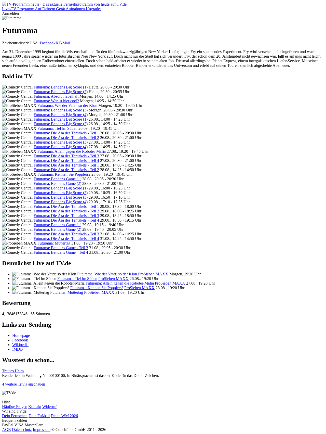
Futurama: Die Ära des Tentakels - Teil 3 (66, 156)
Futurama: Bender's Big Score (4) (61, 114)
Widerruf (49, 406)
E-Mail (64, 43)
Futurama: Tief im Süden (57, 128)
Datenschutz (22, 429)
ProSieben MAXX (153, 274)
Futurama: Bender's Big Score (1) (61, 87)
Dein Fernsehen (15, 416)
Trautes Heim (13, 371)
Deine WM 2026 (64, 416)
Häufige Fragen (14, 406)
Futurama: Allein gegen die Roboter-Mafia (71, 151)
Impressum (41, 429)
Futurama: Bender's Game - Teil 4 (61, 252)
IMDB (17, 349)
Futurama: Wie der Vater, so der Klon (67, 105)
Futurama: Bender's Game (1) (57, 179)
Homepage (21, 335)
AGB (6, 429)
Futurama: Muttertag (53, 243)
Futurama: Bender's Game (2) (57, 183)
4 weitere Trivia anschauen (23, 384)
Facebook (48, 43)
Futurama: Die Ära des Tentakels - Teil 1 (66, 133)
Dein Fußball (39, 416)
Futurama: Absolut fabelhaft (56, 96)
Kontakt (34, 406)
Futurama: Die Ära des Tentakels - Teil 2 (66, 137)
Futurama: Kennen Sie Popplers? (63, 174)
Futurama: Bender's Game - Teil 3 (61, 248)
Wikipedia (20, 344)
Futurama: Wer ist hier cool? (56, 101)
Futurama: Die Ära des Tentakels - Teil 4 (66, 160)
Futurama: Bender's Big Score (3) (61, 110)
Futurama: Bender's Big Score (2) (61, 92)
